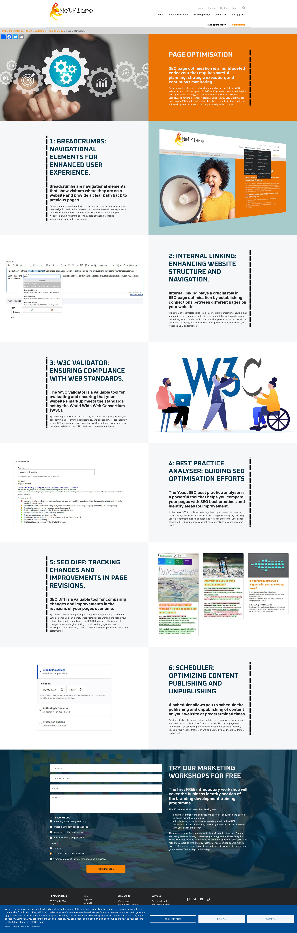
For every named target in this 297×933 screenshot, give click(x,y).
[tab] (216, 25)
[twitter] (194, 899)
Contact (224, 8)
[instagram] (208, 899)
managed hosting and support (69, 832)
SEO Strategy (56, 31)
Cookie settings (173, 919)
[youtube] (201, 899)
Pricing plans (238, 14)
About (201, 8)
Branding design (202, 14)
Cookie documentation (30, 926)
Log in (235, 8)
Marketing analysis (161, 904)
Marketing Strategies (12, 31)
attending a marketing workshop (70, 821)
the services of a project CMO (69, 837)
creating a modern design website (71, 826)
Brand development (178, 14)
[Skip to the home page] (71, 11)
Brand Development (36, 31)
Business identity (160, 901)
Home (160, 14)
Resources (221, 14)
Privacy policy (11, 926)
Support (212, 8)
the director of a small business (68, 853)
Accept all (270, 919)
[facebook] (188, 899)
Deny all (221, 919)
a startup (57, 848)
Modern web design (128, 904)
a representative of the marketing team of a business (79, 859)
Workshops (123, 901)
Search (243, 8)
